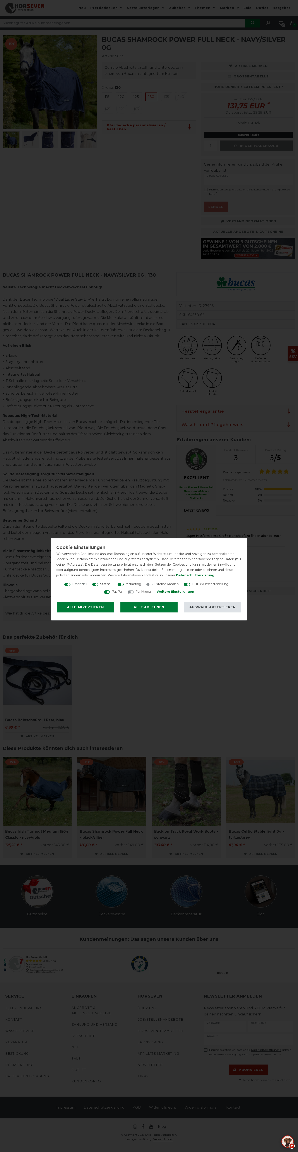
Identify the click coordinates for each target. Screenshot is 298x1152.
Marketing (133, 584)
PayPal (117, 592)
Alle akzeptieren (85, 607)
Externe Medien (166, 584)
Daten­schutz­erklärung (195, 575)
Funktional (143, 592)
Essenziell (79, 584)
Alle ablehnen (149, 607)
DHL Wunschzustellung (210, 584)
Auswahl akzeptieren (212, 607)
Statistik (106, 584)
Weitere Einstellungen (175, 592)
